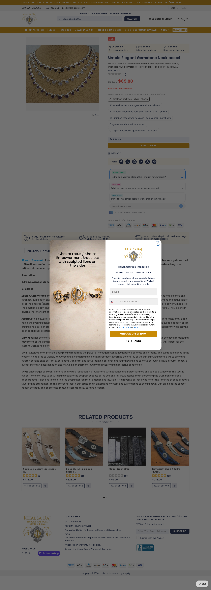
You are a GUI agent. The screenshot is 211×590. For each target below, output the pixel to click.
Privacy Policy (125, 327)
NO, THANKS (134, 341)
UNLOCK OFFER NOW (133, 333)
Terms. (136, 327)
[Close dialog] (158, 243)
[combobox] (114, 301)
